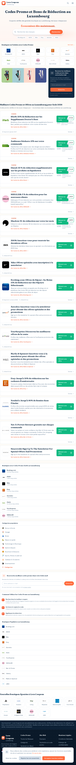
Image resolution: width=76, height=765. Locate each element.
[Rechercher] (68, 3)
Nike (36, 37)
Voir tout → (71, 45)
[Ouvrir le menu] (72, 3)
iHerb (56, 37)
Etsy (42, 37)
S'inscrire (61, 90)
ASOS (30, 37)
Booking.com (21, 37)
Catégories (24, 742)
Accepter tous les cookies (53, 758)
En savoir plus (36, 753)
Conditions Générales (66, 739)
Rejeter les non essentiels (30, 758)
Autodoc (49, 37)
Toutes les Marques (27, 739)
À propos (43, 739)
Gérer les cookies (11, 758)
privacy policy (54, 95)
